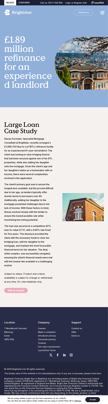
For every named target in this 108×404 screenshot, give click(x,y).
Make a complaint (47, 332)
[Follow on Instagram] (71, 355)
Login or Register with (76, 3)
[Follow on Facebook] (57, 355)
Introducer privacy (47, 335)
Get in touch (16, 290)
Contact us (83, 12)
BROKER (10, 2)
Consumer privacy (47, 339)
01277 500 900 (55, 3)
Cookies (42, 343)
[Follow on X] (51, 355)
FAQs (73, 332)
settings (77, 401)
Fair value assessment (49, 346)
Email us (75, 335)
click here (96, 373)
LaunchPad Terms (47, 350)
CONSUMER (24, 2)
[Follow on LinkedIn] (64, 355)
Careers (42, 328)
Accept (93, 399)
